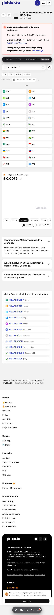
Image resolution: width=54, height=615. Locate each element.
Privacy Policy (29, 574)
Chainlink (6, 475)
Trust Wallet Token (10, 462)
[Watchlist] (32, 609)
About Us (6, 419)
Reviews (6, 411)
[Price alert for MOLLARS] (9, 15)
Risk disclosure (9, 518)
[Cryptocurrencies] (21, 609)
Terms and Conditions (15, 574)
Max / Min (29, 225)
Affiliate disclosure (11, 514)
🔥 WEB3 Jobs (9, 406)
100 (11, 74)
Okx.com (22, 43)
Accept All (27, 601)
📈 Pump (6, 441)
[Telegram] (41, 539)
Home (5, 380)
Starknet (6, 458)
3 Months (34, 220)
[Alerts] (43, 2)
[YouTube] (36, 539)
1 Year (44, 220)
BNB (4, 471)
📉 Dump (6, 445)
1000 (18, 74)
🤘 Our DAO (7, 402)
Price (19, 59)
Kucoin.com (12, 43)
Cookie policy (8, 522)
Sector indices (9, 505)
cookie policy (41, 595)
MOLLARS (7, 383)
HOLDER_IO (38, 50)
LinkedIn (6, 415)
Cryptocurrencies (18, 380)
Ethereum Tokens (35, 380)
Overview (8, 59)
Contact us (7, 423)
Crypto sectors (9, 510)
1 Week (14, 220)
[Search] (37, 3)
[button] (27, 609)
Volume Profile (44, 225)
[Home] (15, 609)
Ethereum (6, 466)
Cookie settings (9, 526)
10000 (27, 74)
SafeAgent (12, 587)
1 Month (24, 220)
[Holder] (13, 539)
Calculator (45, 59)
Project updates (9, 427)
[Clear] (43, 67)
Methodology (8, 501)
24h (6, 220)
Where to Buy (30, 59)
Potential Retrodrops (11, 488)
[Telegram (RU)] (45, 539)
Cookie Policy (40, 574)
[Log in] (49, 2)
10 (4, 74)
